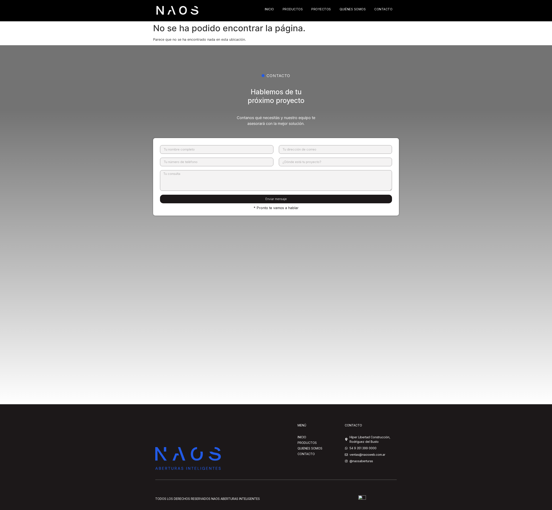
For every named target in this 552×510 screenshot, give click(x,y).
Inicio (269, 9)
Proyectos (321, 9)
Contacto (383, 9)
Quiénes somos (353, 9)
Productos (293, 9)
